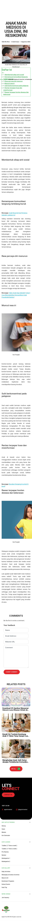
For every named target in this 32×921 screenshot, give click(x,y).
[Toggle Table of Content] (3, 72)
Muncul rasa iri (10, 83)
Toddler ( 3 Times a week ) (9, 849)
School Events (6, 884)
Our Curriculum (6, 835)
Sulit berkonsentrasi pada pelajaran (16, 85)
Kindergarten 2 (6, 861)
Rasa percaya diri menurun (14, 81)
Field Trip (4, 887)
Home (1, 79)
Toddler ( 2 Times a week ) (9, 845)
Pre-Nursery (5, 852)
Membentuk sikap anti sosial (14, 74)
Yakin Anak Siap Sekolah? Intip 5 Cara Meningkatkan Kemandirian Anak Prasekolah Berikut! (16, 295)
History (4, 826)
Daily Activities (6, 871)
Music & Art (5, 878)
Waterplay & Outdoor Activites (10, 875)
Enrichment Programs (8, 881)
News (5, 79)
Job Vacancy (5, 897)
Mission (4, 832)
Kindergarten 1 (6, 858)
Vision (3, 829)
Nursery (4, 855)
